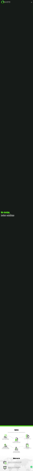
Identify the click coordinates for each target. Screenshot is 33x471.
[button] (31, 467)
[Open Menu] (31, 2)
